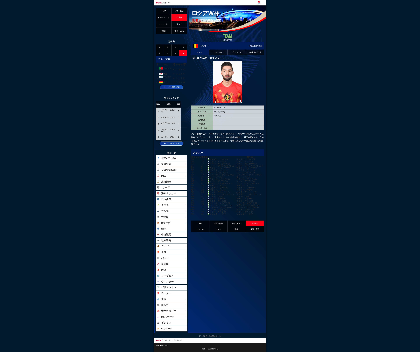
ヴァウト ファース (245, 170)
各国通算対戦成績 (255, 52)
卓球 (163, 252)
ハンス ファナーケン (246, 192)
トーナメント (236, 223)
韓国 (165, 74)
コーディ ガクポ (168, 137)
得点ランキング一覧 (171, 143)
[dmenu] (158, 340)
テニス (165, 205)
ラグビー (166, 246)
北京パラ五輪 (168, 158)
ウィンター (167, 281)
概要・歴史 (255, 229)
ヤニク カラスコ (244, 201)
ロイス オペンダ (244, 212)
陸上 (163, 269)
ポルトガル (165, 69)
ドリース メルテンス (246, 203)
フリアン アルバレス (168, 130)
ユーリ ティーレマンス (247, 183)
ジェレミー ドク (244, 214)
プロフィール (236, 52)
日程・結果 (218, 52)
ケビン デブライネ (245, 181)
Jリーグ (165, 187)
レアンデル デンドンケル (248, 174)
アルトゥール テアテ (246, 168)
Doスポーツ (167, 316)
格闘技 (164, 263)
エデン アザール (244, 198)
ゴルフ (165, 211)
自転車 (164, 305)
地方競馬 (166, 240)
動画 (236, 229)
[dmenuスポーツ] (164, 2)
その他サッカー (178, 340)
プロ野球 (166, 164)
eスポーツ (166, 328)
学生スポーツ (168, 311)
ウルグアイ (165, 78)
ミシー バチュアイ (245, 209)
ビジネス (166, 322)
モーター (166, 293)
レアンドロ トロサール (247, 205)
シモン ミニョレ (244, 161)
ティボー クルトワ (245, 159)
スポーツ (167, 340)
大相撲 (164, 217)
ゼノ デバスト (243, 177)
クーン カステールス (246, 164)
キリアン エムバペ (168, 111)
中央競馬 (166, 234)
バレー (165, 258)
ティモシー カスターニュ (248, 194)
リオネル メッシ (168, 117)
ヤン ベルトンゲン (245, 172)
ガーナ (166, 82)
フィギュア (167, 275)
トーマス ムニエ (244, 185)
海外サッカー (168, 193)
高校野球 (166, 181)
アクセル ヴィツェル (246, 179)
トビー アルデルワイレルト (249, 166)
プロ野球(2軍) (168, 170)
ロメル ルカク (243, 196)
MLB (163, 175)
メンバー (200, 52)
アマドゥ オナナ (244, 190)
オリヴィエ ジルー (168, 124)
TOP (200, 223)
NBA (163, 228)
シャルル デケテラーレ (247, 207)
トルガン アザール (245, 188)
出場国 (255, 223)
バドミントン (168, 287)
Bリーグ (165, 222)
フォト (218, 229)
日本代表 (166, 199)
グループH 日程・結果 (171, 87)
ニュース (200, 229)
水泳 (163, 299)
